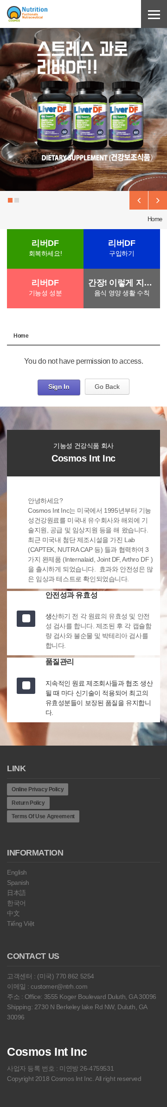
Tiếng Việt (20, 923)
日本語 (16, 892)
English (17, 872)
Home (155, 219)
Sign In (58, 386)
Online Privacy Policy (38, 789)
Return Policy (28, 803)
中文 (13, 913)
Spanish (18, 882)
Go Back (107, 386)
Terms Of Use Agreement (43, 816)
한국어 (16, 903)
